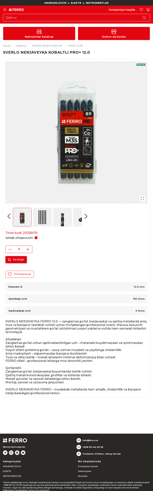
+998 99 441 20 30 (92, 447)
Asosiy (7, 45)
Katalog (21, 45)
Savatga (18, 259)
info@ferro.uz (90, 440)
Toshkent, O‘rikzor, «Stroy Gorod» (101, 453)
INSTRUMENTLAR (97, 2)
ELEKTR (76, 2)
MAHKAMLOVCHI (55, 2)
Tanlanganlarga (22, 274)
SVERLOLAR (75, 45)
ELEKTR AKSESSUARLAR (47, 45)
